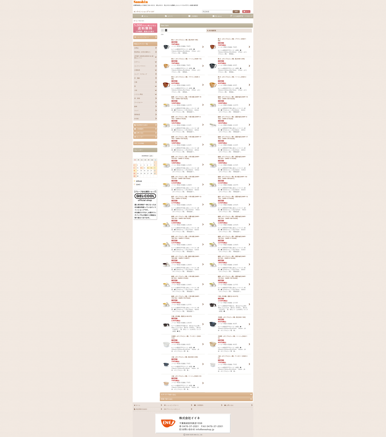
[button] (206, 394)
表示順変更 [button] (212, 30)
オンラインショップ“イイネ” (144, 12)
